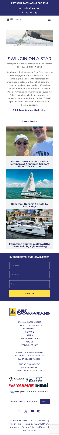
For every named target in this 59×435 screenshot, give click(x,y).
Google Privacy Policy (24, 427)
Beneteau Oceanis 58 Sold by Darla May (29, 205)
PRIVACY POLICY (29, 345)
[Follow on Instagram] (36, 12)
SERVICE (29, 332)
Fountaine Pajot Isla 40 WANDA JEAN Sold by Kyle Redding (29, 245)
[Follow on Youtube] (31, 12)
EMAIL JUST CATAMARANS (29, 370)
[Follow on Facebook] (22, 12)
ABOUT (29, 342)
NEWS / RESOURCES (29, 338)
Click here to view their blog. (29, 110)
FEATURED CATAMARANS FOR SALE (29, 3)
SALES (29, 335)
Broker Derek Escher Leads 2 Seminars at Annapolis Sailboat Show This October (29, 164)
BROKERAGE (29, 328)
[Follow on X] (27, 12)
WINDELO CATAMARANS (29, 325)
